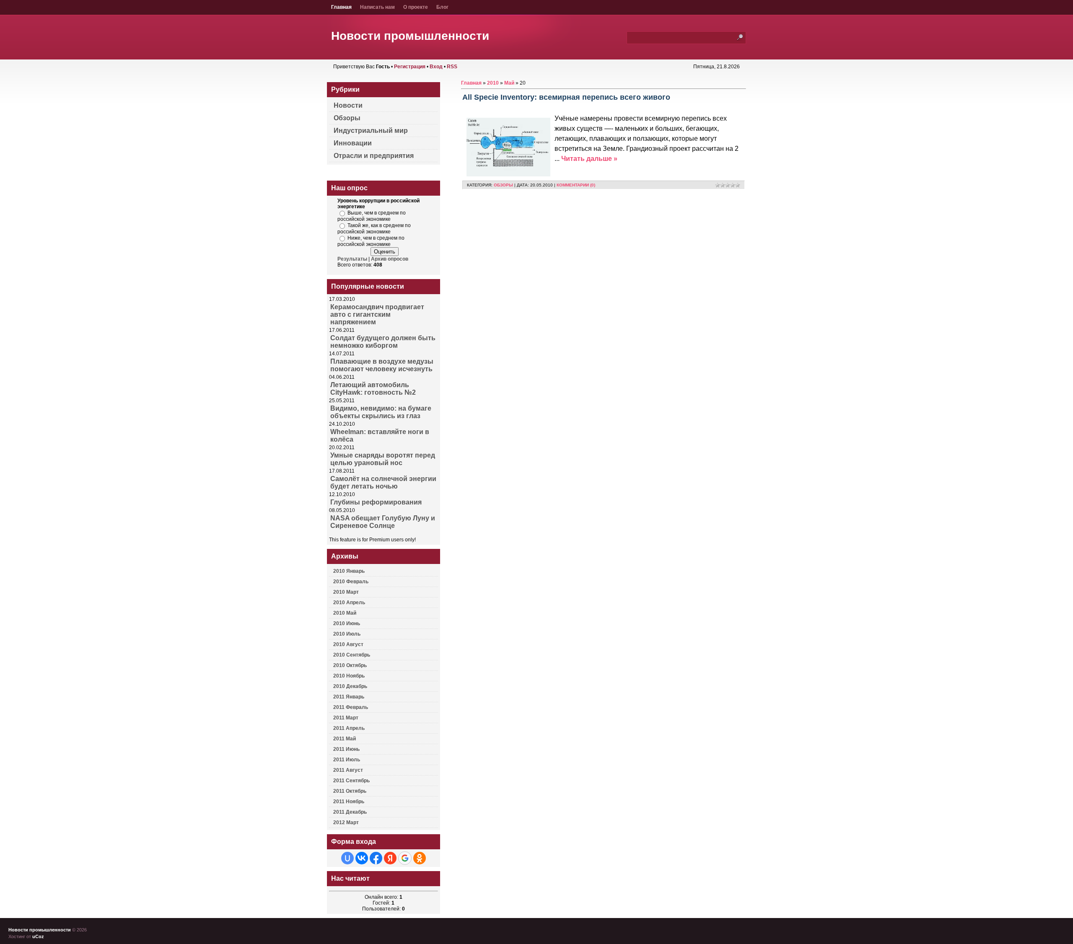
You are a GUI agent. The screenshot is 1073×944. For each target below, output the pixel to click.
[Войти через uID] (347, 858)
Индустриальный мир (371, 130)
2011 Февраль (350, 707)
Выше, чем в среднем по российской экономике (371, 216)
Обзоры (503, 185)
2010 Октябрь (350, 665)
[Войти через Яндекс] (390, 858)
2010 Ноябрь (349, 676)
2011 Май (344, 739)
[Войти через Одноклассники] (419, 858)
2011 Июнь (346, 749)
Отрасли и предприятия (374, 155)
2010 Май (344, 613)
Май (509, 83)
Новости (348, 105)
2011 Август (348, 770)
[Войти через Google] (405, 858)
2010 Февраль (350, 582)
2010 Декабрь (350, 686)
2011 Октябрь (349, 791)
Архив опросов (389, 259)
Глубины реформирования (376, 502)
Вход (436, 67)
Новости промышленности (410, 35)
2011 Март (345, 718)
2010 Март (346, 592)
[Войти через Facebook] (376, 858)
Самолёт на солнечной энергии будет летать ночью (383, 482)
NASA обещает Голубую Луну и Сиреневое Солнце (382, 522)
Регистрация (409, 67)
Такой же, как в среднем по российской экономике (374, 228)
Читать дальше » (589, 158)
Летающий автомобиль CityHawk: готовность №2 (373, 388)
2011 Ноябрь (348, 801)
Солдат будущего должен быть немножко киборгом (382, 341)
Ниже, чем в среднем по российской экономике (370, 241)
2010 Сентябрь (351, 655)
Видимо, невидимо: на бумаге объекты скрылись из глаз (380, 412)
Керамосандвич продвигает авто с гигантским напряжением (377, 314)
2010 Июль (346, 634)
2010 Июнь (346, 623)
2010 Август (348, 644)
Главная (471, 83)
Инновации (353, 143)
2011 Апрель (349, 728)
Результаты (352, 259)
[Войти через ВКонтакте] (361, 858)
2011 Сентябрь (351, 781)
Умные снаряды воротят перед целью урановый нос (382, 459)
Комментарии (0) (576, 185)
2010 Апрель (349, 602)
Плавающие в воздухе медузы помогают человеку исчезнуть (381, 365)
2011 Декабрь (350, 812)
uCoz (38, 936)
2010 (493, 83)
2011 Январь (348, 697)
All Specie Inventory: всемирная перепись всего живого (566, 97)
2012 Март (346, 822)
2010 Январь (349, 571)
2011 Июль (346, 760)
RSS (452, 67)
